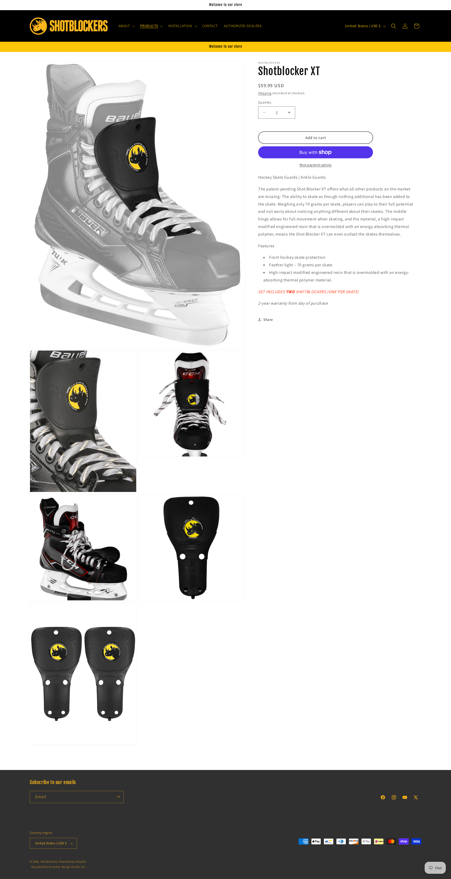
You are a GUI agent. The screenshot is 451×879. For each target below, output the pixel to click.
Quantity (264, 102)
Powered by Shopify (72, 861)
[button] (126, 25)
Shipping (264, 93)
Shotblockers (49, 861)
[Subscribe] (117, 797)
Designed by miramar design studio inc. (58, 867)
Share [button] (268, 319)
